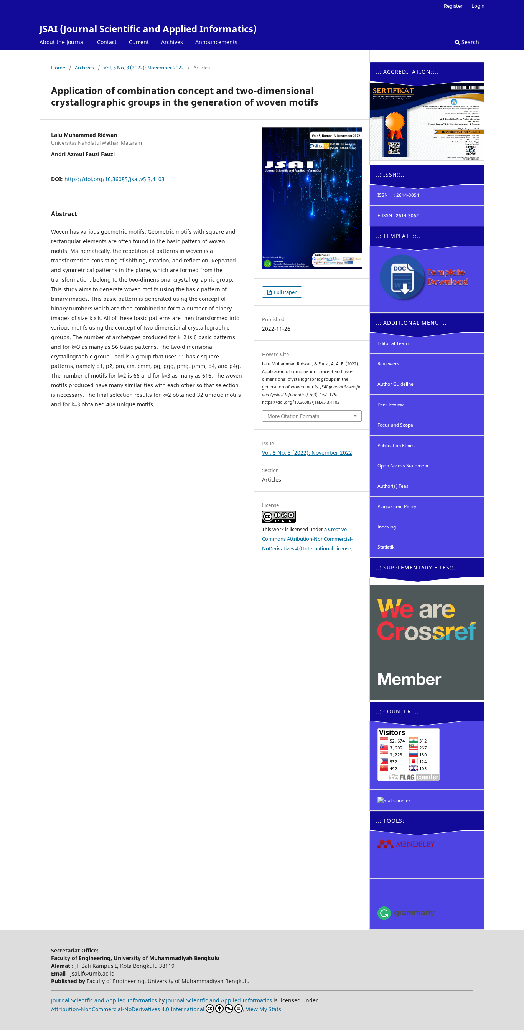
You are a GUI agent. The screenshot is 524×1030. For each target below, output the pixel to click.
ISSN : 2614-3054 (398, 195)
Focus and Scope (395, 425)
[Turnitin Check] (427, 889)
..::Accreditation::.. (407, 71)
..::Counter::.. (397, 711)
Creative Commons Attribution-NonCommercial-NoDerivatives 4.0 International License (307, 539)
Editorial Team (393, 343)
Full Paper (285, 292)
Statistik (385, 547)
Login (477, 5)
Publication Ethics (396, 445)
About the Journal (62, 42)
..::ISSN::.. (390, 174)
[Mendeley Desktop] (427, 844)
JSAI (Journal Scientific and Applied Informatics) (148, 28)
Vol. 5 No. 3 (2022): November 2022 (144, 67)
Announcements (216, 42)
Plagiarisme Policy (396, 506)
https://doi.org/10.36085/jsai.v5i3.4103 (114, 179)
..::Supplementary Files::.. (416, 567)
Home (58, 67)
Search (469, 42)
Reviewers (388, 363)
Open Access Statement (402, 465)
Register (453, 5)
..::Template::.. (398, 235)
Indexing (386, 526)
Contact (107, 42)
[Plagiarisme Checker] (427, 868)
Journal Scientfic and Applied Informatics (104, 1000)
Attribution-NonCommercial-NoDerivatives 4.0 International (127, 1009)
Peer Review (390, 404)
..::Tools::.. (393, 820)
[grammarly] (427, 914)
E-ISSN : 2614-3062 (398, 215)
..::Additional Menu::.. (411, 322)
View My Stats (263, 1009)
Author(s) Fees (393, 486)
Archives (172, 42)
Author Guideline (395, 384)
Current (139, 42)
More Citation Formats (293, 416)
